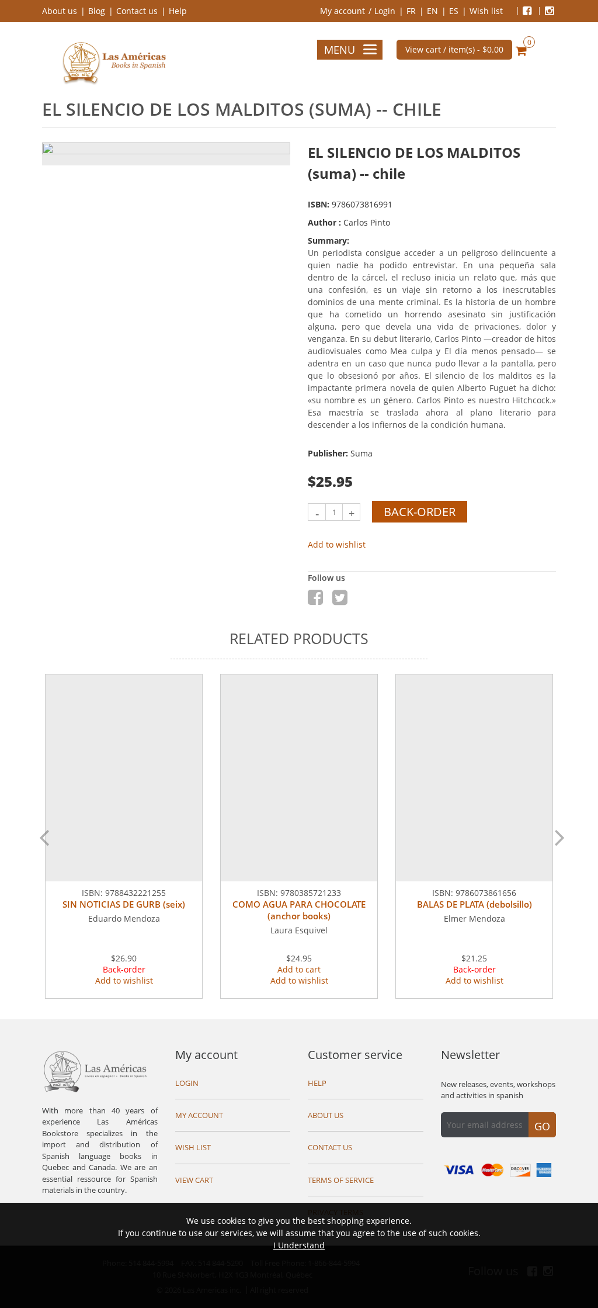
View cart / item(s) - (454, 49)
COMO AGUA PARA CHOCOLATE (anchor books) (299, 910)
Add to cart (299, 969)
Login (384, 10)
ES (453, 10)
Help (178, 10)
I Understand (299, 1245)
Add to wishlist (337, 544)
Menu (339, 50)
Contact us (137, 10)
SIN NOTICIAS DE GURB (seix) (123, 904)
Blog (96, 10)
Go (542, 1126)
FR (411, 10)
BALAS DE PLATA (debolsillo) (474, 904)
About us (59, 10)
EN (432, 10)
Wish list (486, 10)
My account (342, 10)
